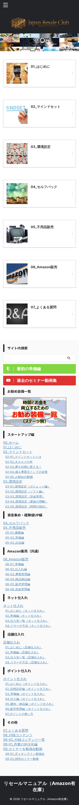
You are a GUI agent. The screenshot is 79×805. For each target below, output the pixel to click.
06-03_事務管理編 (17, 574)
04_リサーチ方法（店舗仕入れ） (27, 662)
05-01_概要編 (14, 532)
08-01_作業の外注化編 (20, 744)
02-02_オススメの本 (19, 461)
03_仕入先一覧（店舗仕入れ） (25, 657)
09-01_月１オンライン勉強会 (24, 753)
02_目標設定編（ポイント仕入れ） (28, 689)
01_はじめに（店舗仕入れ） (23, 647)
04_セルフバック (16, 523)
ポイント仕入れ (15, 679)
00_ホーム (11, 443)
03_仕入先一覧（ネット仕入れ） (27, 620)
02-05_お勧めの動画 (19, 477)
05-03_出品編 (14, 542)
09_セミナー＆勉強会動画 (22, 749)
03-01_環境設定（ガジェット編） (27, 486)
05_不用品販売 (14, 528)
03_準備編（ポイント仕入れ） (25, 694)
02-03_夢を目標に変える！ (23, 467)
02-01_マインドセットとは (23, 456)
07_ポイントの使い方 (19, 714)
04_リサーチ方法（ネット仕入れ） (28, 625)
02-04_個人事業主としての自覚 (26, 472)
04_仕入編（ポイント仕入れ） (25, 699)
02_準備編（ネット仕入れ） (24, 615)
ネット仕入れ (13, 606)
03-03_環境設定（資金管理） (25, 496)
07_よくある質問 (15, 730)
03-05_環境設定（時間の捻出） (26, 506)
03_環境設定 (12, 481)
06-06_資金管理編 (17, 589)
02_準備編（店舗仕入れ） (22, 652)
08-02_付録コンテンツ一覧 (24, 740)
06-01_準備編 (14, 564)
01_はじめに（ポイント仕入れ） (26, 684)
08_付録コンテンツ (17, 735)
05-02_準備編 (14, 537)
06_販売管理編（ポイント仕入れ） (28, 709)
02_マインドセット (17, 452)
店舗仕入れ (11, 642)
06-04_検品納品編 (17, 579)
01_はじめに (12, 447)
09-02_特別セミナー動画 (22, 759)
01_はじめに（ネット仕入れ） (25, 610)
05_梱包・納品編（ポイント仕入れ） (30, 704)
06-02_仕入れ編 (16, 569)
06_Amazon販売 (15, 559)
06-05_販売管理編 (17, 584)
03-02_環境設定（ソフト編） (25, 491)
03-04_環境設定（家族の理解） (26, 501)
